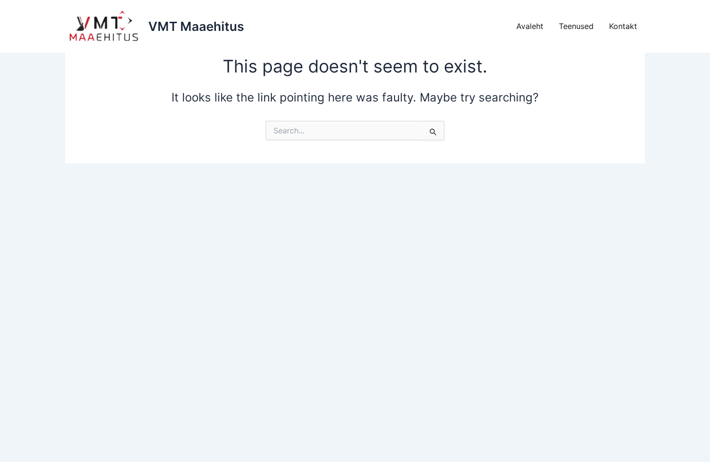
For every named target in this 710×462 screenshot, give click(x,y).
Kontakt (623, 26)
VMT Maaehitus (196, 26)
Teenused (576, 26)
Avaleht (529, 26)
